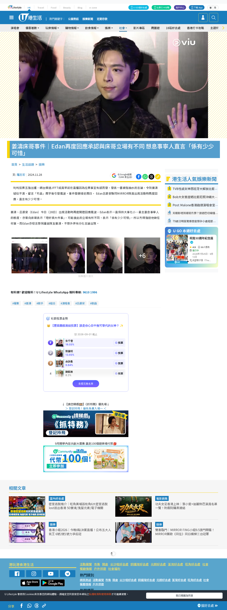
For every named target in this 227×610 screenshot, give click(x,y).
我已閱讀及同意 (184, 595)
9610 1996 (90, 292)
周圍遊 (155, 28)
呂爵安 (81, 303)
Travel (41, 7)
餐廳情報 (86, 568)
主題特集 (216, 28)
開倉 (105, 564)
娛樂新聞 (87, 19)
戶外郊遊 (100, 568)
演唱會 (15, 28)
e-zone (93, 7)
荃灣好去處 (175, 564)
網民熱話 (85, 580)
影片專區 (139, 28)
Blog (80, 7)
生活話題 (28, 164)
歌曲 (94, 303)
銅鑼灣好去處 (140, 564)
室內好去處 (57, 498)
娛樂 (42, 164)
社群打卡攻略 (163, 7)
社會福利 (114, 568)
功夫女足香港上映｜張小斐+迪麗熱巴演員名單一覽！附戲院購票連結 (186, 506)
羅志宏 (21, 174)
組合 (52, 303)
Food (53, 7)
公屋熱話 (73, 19)
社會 (205, 564)
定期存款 (102, 19)
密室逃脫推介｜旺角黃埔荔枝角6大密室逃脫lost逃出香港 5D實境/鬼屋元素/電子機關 (78, 506)
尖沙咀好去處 (119, 564)
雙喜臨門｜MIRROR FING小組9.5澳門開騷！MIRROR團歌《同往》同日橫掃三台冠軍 (185, 532)
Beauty (67, 7)
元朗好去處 (158, 564)
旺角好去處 (192, 564)
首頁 (14, 164)
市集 (97, 564)
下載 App (198, 7)
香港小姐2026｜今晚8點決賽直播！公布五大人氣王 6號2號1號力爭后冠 (80, 532)
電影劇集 (162, 498)
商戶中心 (180, 7)
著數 (16, 303)
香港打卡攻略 (195, 28)
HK (29, 7)
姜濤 (28, 303)
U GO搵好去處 (140, 7)
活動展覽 (86, 564)
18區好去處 (173, 28)
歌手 (40, 303)
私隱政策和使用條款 (100, 594)
